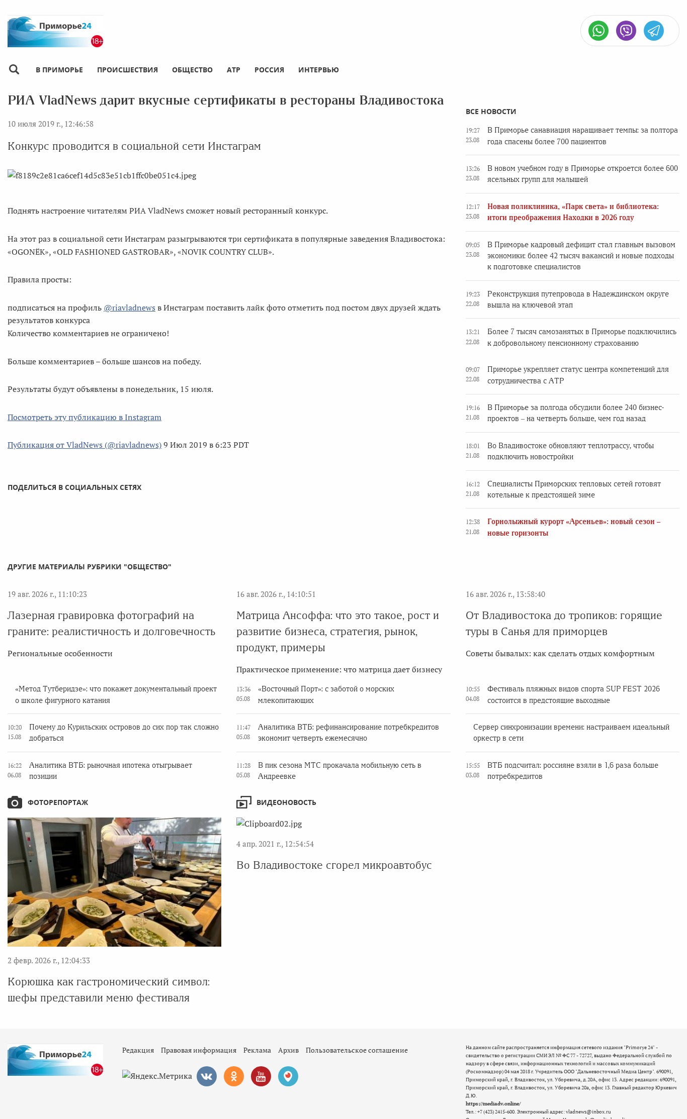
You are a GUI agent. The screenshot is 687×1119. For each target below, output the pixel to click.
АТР (233, 69)
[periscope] (288, 1076)
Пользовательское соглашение (357, 1050)
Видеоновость (286, 802)
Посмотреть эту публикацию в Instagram (84, 417)
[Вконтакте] (207, 1076)
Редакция (138, 1050)
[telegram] (654, 31)
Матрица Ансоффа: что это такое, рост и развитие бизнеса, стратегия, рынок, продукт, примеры (337, 631)
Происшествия (127, 69)
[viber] (626, 31)
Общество (192, 69)
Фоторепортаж (58, 802)
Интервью (318, 69)
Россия (269, 69)
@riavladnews (129, 307)
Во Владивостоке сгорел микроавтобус (334, 865)
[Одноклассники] (234, 1076)
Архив (288, 1050)
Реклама (257, 1050)
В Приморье (59, 69)
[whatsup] (598, 31)
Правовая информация (198, 1050)
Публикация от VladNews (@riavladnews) (84, 444)
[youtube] (261, 1076)
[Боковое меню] (14, 69)
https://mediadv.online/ (493, 1103)
